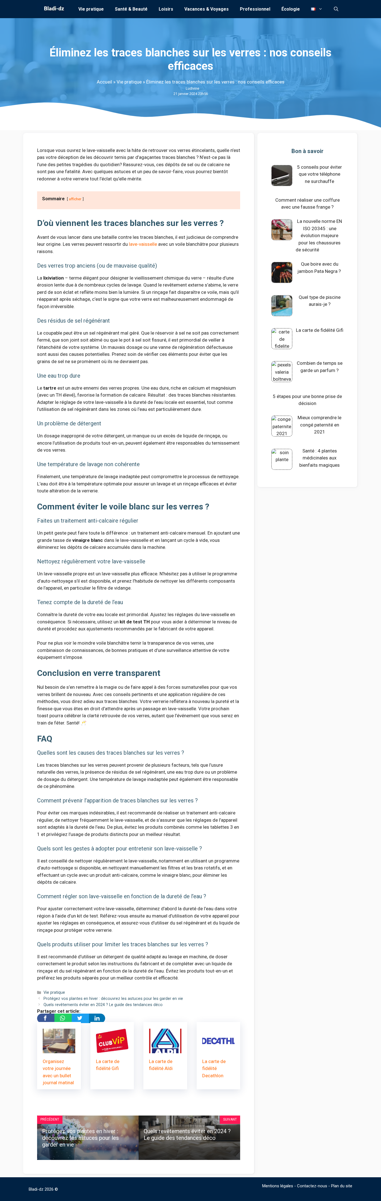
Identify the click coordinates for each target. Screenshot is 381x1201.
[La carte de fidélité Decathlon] (218, 1049)
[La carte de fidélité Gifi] (112, 1049)
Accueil (104, 82)
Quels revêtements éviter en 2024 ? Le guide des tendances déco (103, 1004)
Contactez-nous (312, 1185)
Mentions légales (277, 1185)
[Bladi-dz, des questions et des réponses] (53, 9)
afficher (75, 199)
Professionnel (255, 9)
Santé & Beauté (131, 9)
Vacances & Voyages (206, 9)
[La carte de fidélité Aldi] (165, 1049)
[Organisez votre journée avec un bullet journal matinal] (59, 1049)
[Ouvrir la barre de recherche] (336, 9)
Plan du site (341, 1185)
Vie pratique (91, 9)
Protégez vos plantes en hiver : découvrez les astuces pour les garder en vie (113, 998)
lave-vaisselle (143, 244)
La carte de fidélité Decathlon (214, 1068)
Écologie (290, 9)
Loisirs (166, 9)
